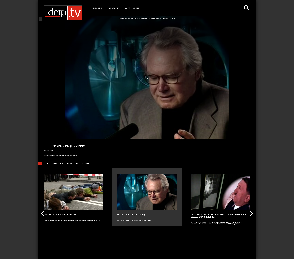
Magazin (98, 8)
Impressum (114, 8)
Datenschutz (132, 8)
